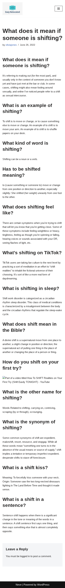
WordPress (43, 584)
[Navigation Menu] (58, 8)
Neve (19, 584)
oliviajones (11, 45)
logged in (25, 556)
